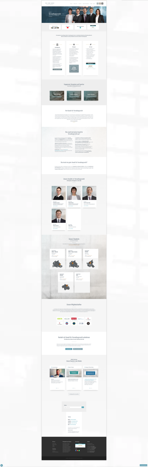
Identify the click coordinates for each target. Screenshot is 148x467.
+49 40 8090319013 (89, 255)
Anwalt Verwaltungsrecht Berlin (57, 96)
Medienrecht (75, 3)
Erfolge (91, 3)
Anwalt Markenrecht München (66, 449)
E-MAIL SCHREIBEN (86, 205)
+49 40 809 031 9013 (74, 421)
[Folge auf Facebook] (76, 450)
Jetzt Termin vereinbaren (57, 69)
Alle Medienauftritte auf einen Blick (74, 394)
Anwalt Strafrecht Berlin (66, 445)
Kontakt (94, 3)
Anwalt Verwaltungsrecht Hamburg (74, 96)
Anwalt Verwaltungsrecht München (91, 96)
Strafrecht (80, 3)
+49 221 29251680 (92, 449)
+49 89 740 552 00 (74, 422)
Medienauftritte (54, 444)
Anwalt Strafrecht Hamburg (66, 448)
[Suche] (98, 4)
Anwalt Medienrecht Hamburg (66, 447)
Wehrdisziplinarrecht (57, 150)
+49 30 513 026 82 (73, 419)
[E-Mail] (102, 4)
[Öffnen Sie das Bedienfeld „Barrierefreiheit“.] (1, 465)
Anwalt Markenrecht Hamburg (66, 446)
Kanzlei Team (54, 443)
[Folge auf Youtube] (77, 450)
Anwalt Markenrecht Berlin (66, 443)
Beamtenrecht (66, 149)
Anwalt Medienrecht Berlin (66, 444)
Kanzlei (71, 3)
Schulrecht (62, 150)
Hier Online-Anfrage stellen (143, 465)
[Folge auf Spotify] (79, 450)
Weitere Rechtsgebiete (86, 3)
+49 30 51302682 (56, 255)
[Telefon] (100, 4)
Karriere (53, 446)
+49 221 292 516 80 (73, 424)
